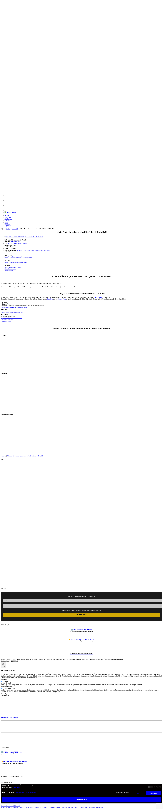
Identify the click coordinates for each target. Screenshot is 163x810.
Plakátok (7, 224)
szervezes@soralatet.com (82, 639)
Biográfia (7, 220)
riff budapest (33, 456)
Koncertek (8, 217)
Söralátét (40, 456)
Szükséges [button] (4, 679)
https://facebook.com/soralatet (13, 267)
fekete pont (10, 456)
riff (27, 456)
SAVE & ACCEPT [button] (6, 693)
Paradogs (50, 299)
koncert (17, 456)
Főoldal (7, 215)
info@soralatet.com (82, 629)
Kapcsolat (7, 225)
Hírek (6, 222)
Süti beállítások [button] (5, 661)
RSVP (138, 793)
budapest (3, 456)
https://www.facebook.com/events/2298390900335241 (33, 250)
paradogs (23, 456)
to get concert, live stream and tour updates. (19, 785)
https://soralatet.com (10, 269)
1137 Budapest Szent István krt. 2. (18, 243)
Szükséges (6, 681)
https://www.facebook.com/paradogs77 (16, 262)
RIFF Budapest (15, 241)
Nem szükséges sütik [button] (7, 686)
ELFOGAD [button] (14, 661)
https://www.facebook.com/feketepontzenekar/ (18, 257)
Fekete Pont (62, 299)
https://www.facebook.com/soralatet (11, 318)
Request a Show (81, 799)
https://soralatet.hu (10, 270)
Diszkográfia (8, 219)
